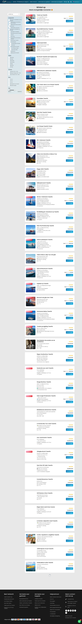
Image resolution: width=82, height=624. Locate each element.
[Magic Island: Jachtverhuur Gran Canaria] (30, 511)
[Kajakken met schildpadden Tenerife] (30, 287)
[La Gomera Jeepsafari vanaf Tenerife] (30, 525)
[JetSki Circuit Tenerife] (30, 552)
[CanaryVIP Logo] (7, 1)
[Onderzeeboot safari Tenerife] (30, 566)
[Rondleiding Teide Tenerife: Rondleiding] (30, 301)
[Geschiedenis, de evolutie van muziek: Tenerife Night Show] (30, 344)
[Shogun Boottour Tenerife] (30, 386)
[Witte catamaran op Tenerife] (30, 144)
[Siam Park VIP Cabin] (30, 469)
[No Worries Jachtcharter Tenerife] (30, 400)
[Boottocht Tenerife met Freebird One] (30, 61)
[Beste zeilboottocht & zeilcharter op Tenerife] (30, 74)
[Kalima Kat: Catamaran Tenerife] (30, 315)
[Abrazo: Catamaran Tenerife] (30, 201)
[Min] (9, 90)
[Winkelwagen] (71, 1)
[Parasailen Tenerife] (30, 609)
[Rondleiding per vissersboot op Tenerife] (30, 216)
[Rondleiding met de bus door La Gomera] (30, 427)
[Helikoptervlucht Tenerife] (30, 187)
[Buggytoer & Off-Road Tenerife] (30, 173)
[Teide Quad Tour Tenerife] (30, 47)
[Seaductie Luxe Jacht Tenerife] (30, 372)
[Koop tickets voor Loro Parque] (30, 130)
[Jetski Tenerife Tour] (30, 19)
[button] (37, 1)
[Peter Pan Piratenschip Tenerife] (30, 229)
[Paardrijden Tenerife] (30, 102)
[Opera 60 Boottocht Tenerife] (30, 272)
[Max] (14, 90)
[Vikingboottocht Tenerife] (30, 455)
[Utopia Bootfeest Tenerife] (30, 595)
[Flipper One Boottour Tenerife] (30, 358)
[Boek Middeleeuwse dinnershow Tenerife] (30, 413)
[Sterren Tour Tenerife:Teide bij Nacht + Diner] (30, 580)
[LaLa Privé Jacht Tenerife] (30, 441)
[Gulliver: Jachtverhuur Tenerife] (30, 243)
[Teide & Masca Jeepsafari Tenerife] (30, 258)
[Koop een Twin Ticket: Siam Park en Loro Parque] (30, 88)
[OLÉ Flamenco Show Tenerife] (30, 497)
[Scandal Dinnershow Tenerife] (30, 483)
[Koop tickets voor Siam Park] (30, 116)
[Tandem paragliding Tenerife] (30, 330)
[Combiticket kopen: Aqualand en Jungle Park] (30, 539)
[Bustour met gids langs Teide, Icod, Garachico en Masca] (30, 158)
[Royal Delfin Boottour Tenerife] (30, 33)
